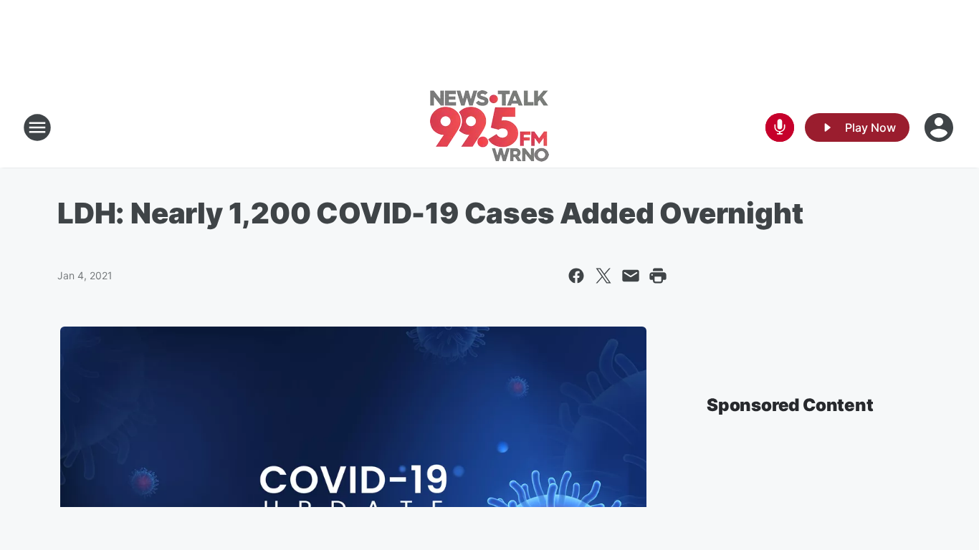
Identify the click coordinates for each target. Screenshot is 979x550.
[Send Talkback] (779, 127)
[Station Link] (489, 127)
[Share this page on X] (603, 276)
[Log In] (940, 127)
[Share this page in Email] (631, 276)
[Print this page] (658, 276)
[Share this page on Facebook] (576, 276)
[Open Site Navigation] (37, 127)
